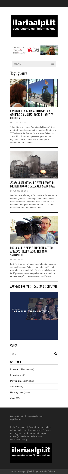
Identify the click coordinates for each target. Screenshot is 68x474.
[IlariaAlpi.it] (34, 35)
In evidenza (15, 374)
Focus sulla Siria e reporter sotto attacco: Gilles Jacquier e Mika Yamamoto (31, 251)
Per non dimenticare (19, 380)
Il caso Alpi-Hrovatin (19, 369)
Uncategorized (16, 392)
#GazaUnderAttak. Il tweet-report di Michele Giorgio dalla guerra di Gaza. (32, 184)
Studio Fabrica (48, 471)
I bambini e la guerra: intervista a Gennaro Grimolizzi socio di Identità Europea (31, 114)
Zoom (12, 397)
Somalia (14, 386)
